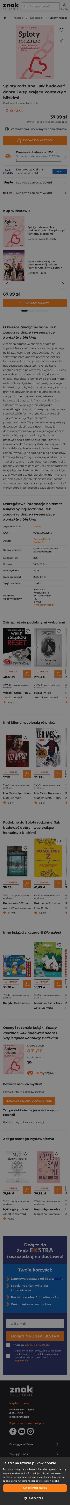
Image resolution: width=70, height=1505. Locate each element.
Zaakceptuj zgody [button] (35, 1488)
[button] (35, 1498)
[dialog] (35, 1481)
